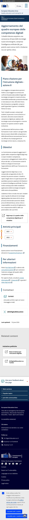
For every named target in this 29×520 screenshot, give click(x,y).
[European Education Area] (5, 5)
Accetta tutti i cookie (14, 511)
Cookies (3, 477)
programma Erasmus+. (16, 253)
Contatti (3, 467)
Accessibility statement (8, 419)
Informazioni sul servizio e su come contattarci (12, 428)
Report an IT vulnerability (8, 470)
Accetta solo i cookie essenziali (17, 516)
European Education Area (9, 407)
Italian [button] (19, 6)
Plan (2, 17)
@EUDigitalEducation (15, 312)
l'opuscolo (15, 280)
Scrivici (11, 296)
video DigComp (6, 282)
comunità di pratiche (7, 270)
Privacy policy (5, 480)
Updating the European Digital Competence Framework (12, 18)
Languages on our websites (9, 473)
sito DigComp (10, 267)
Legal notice (5, 483)
